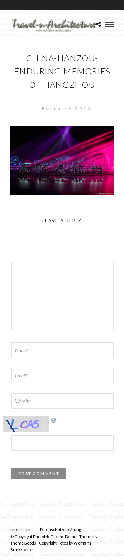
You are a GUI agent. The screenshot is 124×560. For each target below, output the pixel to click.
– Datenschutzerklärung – (60, 529)
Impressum (20, 529)
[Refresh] (54, 420)
